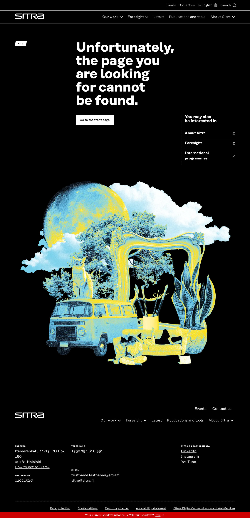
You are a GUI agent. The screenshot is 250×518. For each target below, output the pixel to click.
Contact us (187, 5)
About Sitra (195, 133)
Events (171, 5)
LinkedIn (189, 451)
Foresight (193, 143)
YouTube (188, 462)
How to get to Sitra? (32, 467)
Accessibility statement (151, 508)
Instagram (190, 457)
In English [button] (205, 5)
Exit (157, 515)
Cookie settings (88, 508)
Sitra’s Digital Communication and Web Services (204, 508)
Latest (158, 17)
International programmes (197, 155)
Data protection (60, 508)
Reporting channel (117, 508)
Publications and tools (187, 17)
